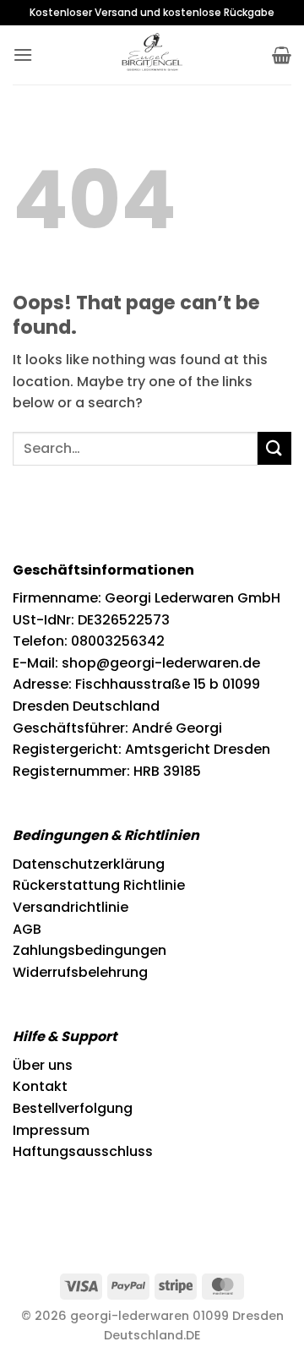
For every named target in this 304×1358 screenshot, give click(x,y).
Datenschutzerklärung (89, 864)
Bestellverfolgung (73, 1108)
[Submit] (274, 448)
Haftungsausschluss (83, 1151)
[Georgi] (152, 55)
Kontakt (40, 1086)
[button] (23, 54)
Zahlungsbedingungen (89, 950)
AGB (27, 929)
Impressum (51, 1130)
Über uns (43, 1065)
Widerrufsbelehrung (80, 972)
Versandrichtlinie (70, 907)
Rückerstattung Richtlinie (99, 885)
